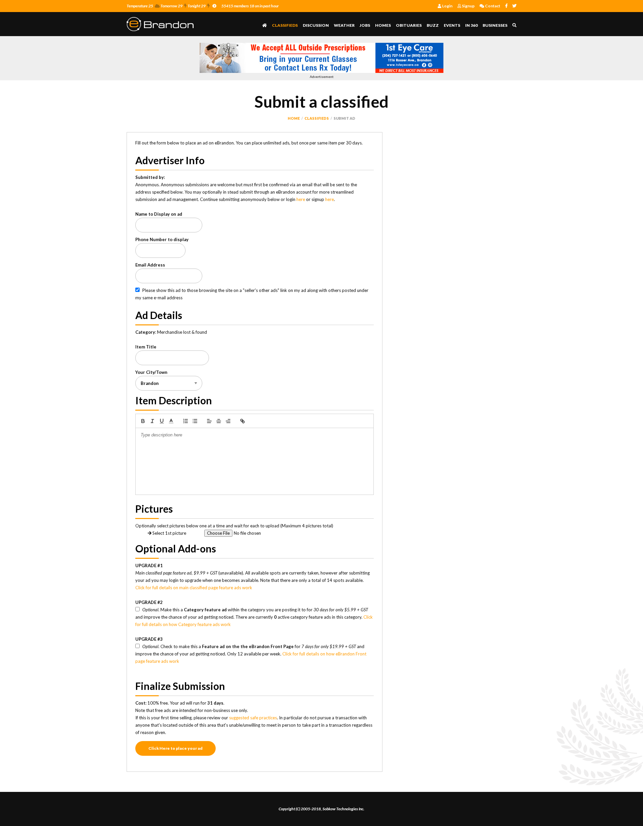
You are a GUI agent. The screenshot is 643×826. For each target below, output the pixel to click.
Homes (383, 25)
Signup (468, 5)
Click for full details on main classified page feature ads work (193, 587)
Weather (344, 25)
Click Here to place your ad (175, 748)
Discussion (316, 25)
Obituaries (409, 25)
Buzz (433, 25)
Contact (492, 5)
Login (446, 5)
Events (452, 25)
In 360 (471, 25)
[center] (218, 421)
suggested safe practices (253, 717)
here (300, 199)
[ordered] (185, 421)
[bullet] (195, 421)
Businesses (495, 25)
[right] (228, 421)
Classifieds (285, 25)
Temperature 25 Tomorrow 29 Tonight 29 (166, 5)
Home (294, 118)
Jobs (365, 25)
